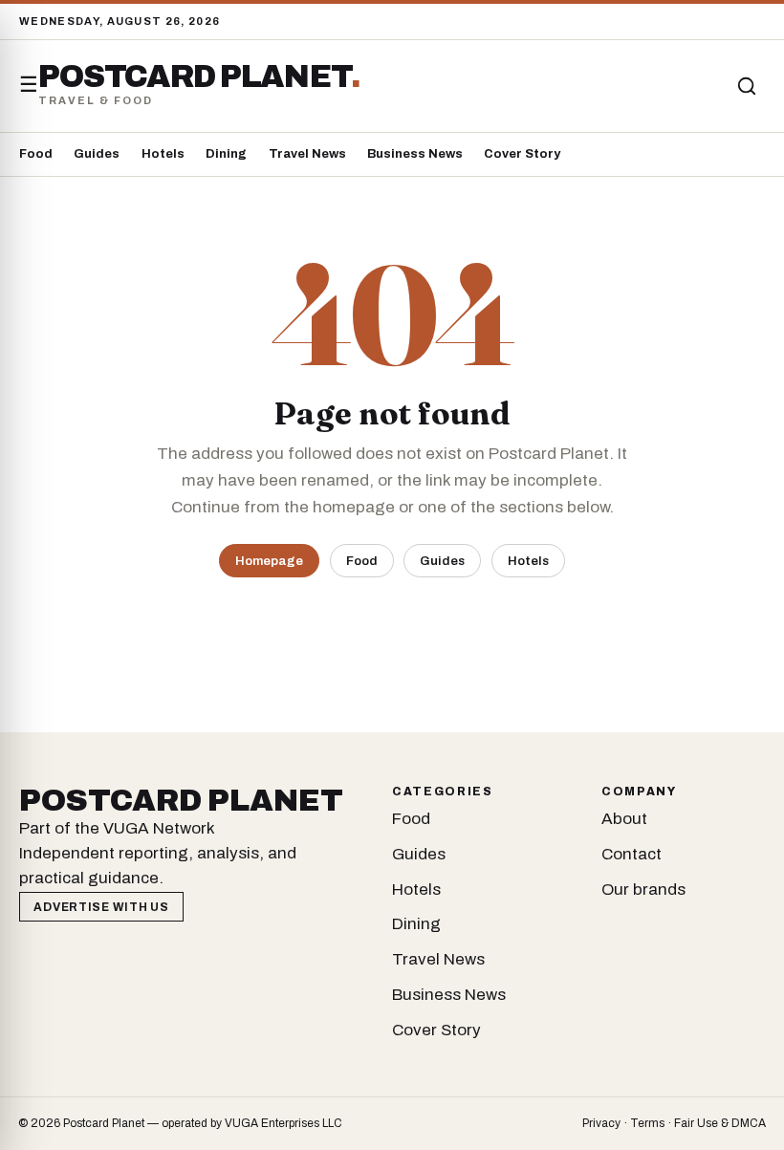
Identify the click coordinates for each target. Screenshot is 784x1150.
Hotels (163, 154)
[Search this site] (747, 86)
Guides (97, 154)
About (624, 819)
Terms (647, 1123)
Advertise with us (100, 907)
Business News (415, 154)
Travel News (307, 154)
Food (36, 154)
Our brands (643, 889)
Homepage (269, 560)
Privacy (601, 1123)
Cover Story (522, 154)
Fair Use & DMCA (720, 1123)
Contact (631, 854)
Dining (226, 154)
